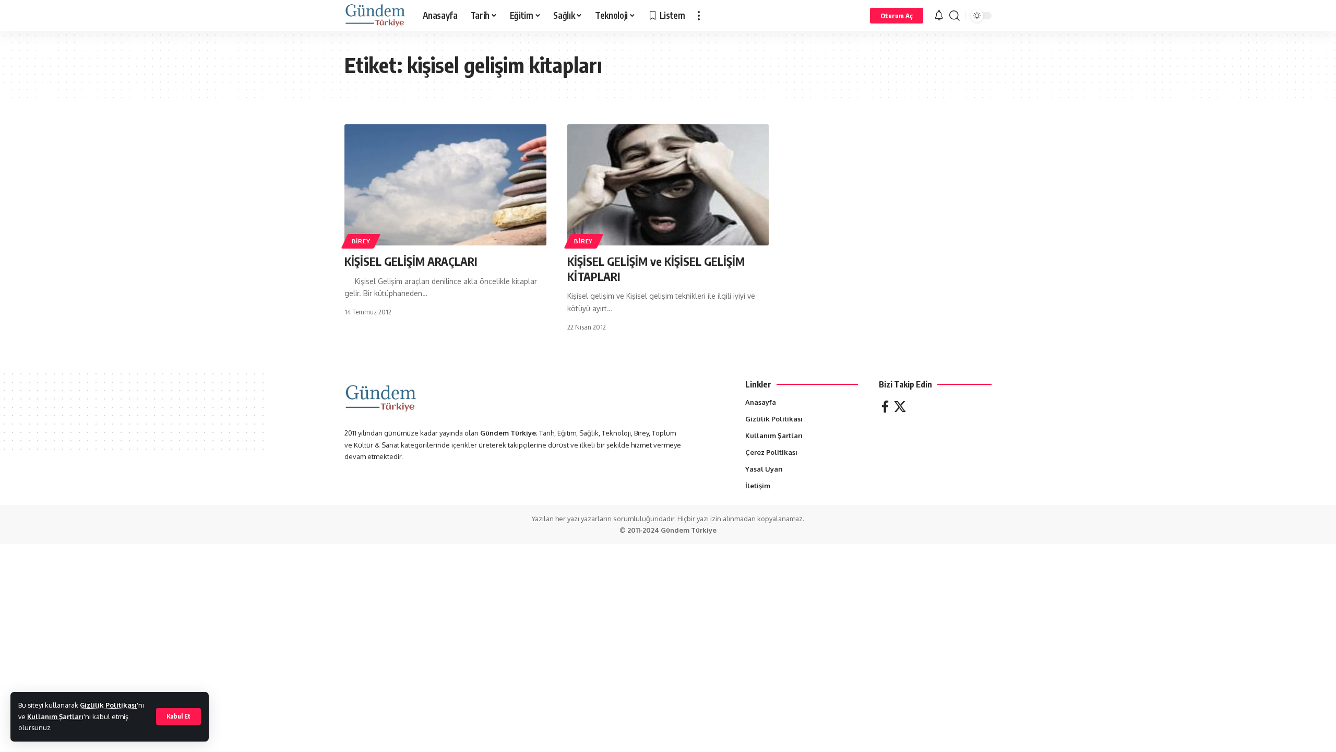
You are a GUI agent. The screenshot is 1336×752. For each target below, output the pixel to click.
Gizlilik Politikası (108, 705)
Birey (361, 241)
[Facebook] (885, 406)
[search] (954, 15)
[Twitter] (900, 406)
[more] (698, 15)
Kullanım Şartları (55, 716)
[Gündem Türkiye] (375, 15)
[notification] (939, 15)
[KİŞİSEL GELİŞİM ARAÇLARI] (445, 184)
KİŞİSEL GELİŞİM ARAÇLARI (410, 261)
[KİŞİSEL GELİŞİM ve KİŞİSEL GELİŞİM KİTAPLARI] (668, 184)
